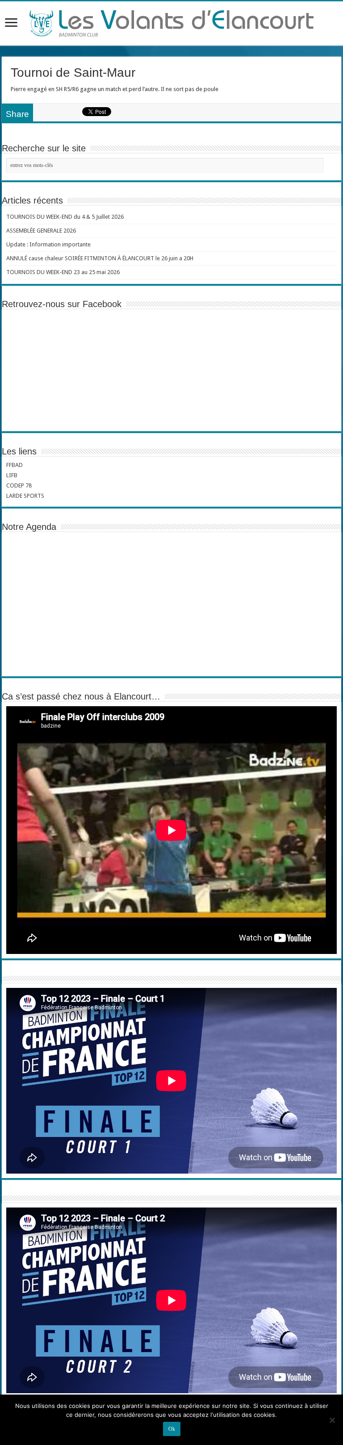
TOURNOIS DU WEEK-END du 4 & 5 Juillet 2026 (65, 216)
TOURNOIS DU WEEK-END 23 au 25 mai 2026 (63, 272)
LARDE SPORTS (25, 495)
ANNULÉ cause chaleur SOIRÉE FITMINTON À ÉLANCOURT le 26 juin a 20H (99, 258)
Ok (171, 1429)
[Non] (331, 1420)
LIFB (11, 475)
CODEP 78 (19, 485)
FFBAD (14, 465)
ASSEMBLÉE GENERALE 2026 (41, 230)
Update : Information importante (48, 244)
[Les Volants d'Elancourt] (171, 22)
